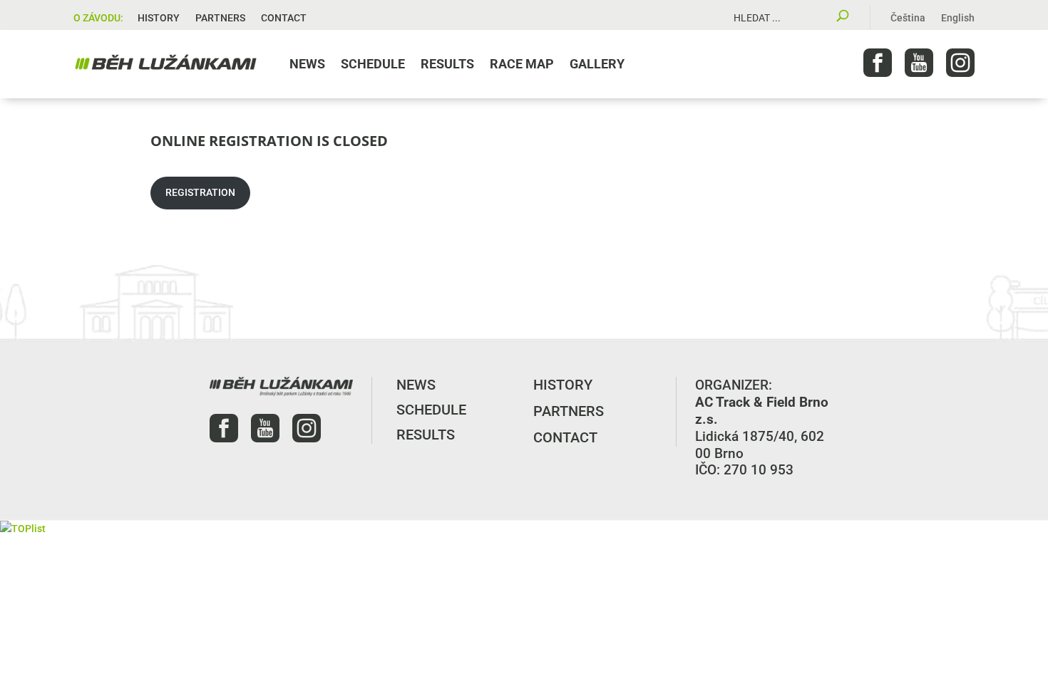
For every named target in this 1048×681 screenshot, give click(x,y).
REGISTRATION (200, 192)
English (958, 18)
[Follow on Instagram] (960, 62)
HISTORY (159, 18)
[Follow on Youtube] (919, 62)
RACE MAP (522, 63)
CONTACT (284, 18)
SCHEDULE (373, 63)
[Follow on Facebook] (877, 62)
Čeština (907, 18)
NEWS (307, 63)
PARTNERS (220, 18)
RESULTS (447, 63)
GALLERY (597, 63)
